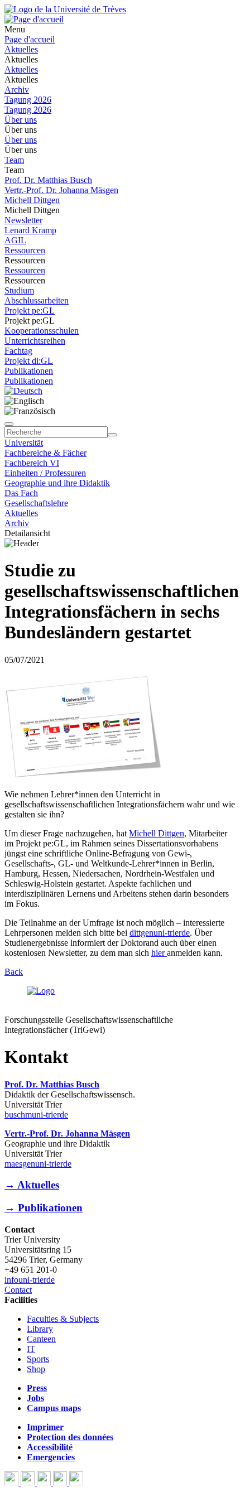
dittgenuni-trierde (159, 932)
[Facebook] (12, 1482)
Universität (23, 442)
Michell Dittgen (32, 200)
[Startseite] (65, 9)
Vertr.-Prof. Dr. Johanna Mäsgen (61, 190)
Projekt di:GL (28, 360)
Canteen (41, 1339)
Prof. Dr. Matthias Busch (48, 180)
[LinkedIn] (76, 1482)
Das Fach (21, 493)
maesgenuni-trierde (37, 1163)
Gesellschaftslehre (36, 503)
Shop (36, 1369)
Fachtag (18, 350)
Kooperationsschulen (41, 330)
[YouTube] (45, 1482)
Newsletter (23, 220)
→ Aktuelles (31, 1185)
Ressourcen (24, 250)
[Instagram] (61, 1482)
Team (14, 160)
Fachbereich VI (31, 463)
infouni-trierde (29, 1279)
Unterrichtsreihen (34, 340)
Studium (19, 290)
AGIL (15, 240)
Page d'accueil (29, 39)
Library (40, 1329)
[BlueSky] (29, 1482)
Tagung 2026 (27, 99)
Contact (18, 1289)
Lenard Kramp (30, 230)
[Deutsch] (23, 391)
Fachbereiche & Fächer (45, 453)
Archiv (16, 89)
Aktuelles (21, 49)
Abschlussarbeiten (36, 300)
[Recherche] (112, 434)
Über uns (20, 119)
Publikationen (28, 371)
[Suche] (8, 424)
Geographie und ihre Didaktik (57, 483)
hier (159, 952)
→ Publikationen (43, 1208)
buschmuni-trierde (36, 1114)
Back (13, 971)
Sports (38, 1359)
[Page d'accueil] (34, 19)
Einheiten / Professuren (45, 473)
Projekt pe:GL (29, 310)
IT (31, 1349)
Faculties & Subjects (63, 1318)
